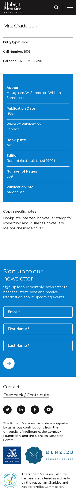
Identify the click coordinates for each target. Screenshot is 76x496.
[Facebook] (35, 409)
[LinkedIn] (21, 409)
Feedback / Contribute (26, 394)
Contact (11, 386)
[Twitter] (7, 409)
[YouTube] (48, 409)
